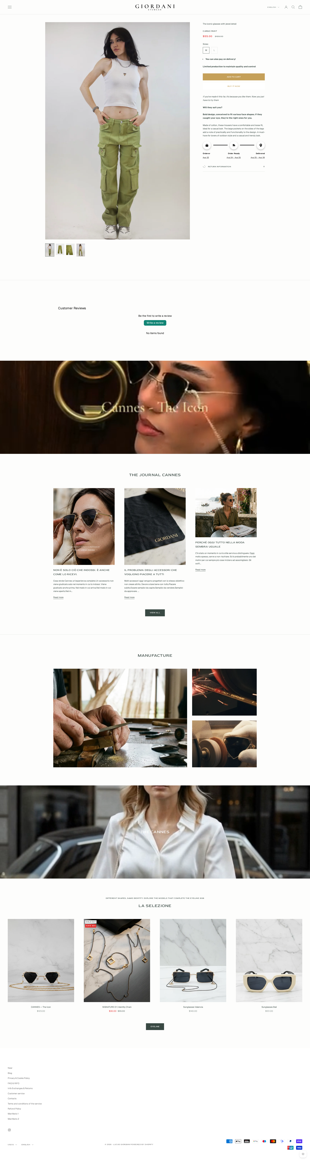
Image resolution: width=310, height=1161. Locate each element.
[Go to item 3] (70, 249)
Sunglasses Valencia (193, 1007)
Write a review (155, 322)
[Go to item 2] (60, 249)
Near (10, 1068)
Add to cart (234, 77)
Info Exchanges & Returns (20, 1088)
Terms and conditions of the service (25, 1103)
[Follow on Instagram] (9, 1130)
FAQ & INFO (13, 1083)
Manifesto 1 (13, 1113)
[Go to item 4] (80, 250)
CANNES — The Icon (41, 1007)
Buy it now (233, 86)
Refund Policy (14, 1108)
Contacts (12, 1098)
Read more (58, 597)
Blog (10, 1073)
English (271, 7)
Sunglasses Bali (269, 1007)
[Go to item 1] (49, 250)
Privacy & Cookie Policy (19, 1078)
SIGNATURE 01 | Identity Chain (117, 1007)
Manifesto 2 (13, 1119)
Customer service (16, 1093)
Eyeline (155, 1026)
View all (155, 612)
